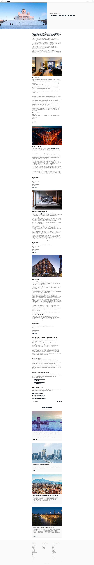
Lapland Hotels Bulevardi (45, 213)
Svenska (33, 554)
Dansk (33, 555)
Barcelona (54, 552)
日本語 (33, 557)
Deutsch (33, 546)
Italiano (33, 550)
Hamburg (53, 550)
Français (33, 549)
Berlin (53, 544)
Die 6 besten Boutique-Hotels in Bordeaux (43, 527)
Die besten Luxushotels (57, 13)
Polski (33, 551)
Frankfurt (53, 549)
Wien (53, 546)
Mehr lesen (35, 439)
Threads (43, 547)
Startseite (51, 13)
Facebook (44, 545)
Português (34, 556)
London (53, 551)
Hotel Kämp (43, 281)
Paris (53, 547)
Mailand (53, 559)
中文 (33, 559)
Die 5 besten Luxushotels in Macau (41, 464)
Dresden (53, 555)
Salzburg (53, 556)
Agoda (40, 359)
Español (33, 548)
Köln (53, 554)
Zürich (53, 553)
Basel (53, 557)
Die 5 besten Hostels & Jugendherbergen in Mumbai (45, 432)
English (33, 547)
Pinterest (44, 548)
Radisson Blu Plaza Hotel (55, 148)
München (53, 545)
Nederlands (34, 552)
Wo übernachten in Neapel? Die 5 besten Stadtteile (45, 495)
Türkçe (33, 553)
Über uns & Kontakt (35, 544)
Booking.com (47, 359)
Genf (53, 548)
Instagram (44, 544)
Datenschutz (34, 545)
